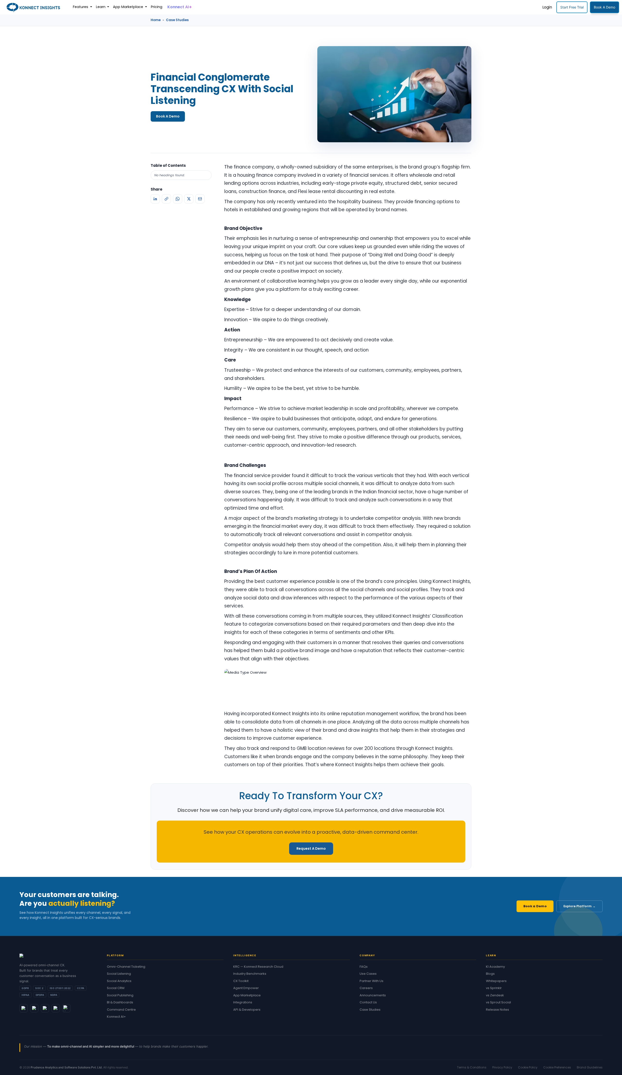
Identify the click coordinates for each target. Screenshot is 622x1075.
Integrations (242, 1002)
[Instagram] (45, 1008)
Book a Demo (535, 906)
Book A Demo (604, 7)
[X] (188, 198)
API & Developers (246, 1009)
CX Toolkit (241, 981)
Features (81, 6)
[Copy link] (166, 198)
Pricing (156, 6)
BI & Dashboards (120, 1002)
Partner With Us (371, 981)
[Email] (200, 198)
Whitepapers (496, 981)
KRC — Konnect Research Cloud (258, 966)
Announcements (373, 995)
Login (547, 7)
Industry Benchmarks (249, 973)
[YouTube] (66, 1008)
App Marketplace (128, 6)
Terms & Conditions (471, 1067)
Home (156, 20)
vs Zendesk (495, 995)
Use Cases (368, 973)
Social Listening (119, 973)
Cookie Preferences (557, 1067)
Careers (366, 988)
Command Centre (121, 1009)
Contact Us (368, 1002)
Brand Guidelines (590, 1067)
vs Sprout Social (498, 1002)
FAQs (364, 966)
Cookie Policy (527, 1067)
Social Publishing (120, 995)
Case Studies (177, 20)
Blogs (490, 973)
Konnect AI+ (116, 1016)
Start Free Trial (572, 7)
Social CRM (115, 988)
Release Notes (497, 1009)
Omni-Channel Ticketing (126, 966)
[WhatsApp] (177, 198)
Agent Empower (246, 988)
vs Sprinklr (494, 988)
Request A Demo (311, 848)
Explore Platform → (579, 906)
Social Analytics (119, 981)
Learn (101, 6)
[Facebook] (56, 1008)
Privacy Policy (502, 1067)
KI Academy (495, 966)
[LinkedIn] (155, 198)
